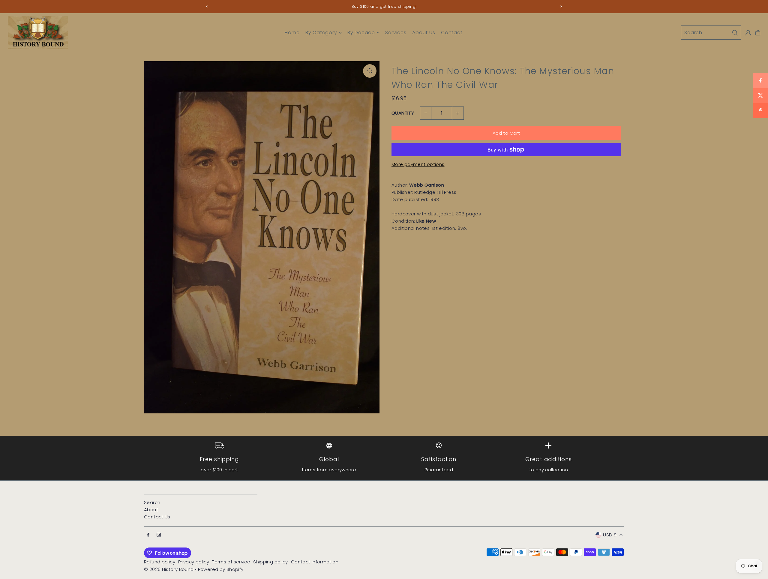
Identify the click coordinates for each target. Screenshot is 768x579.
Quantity (403, 113)
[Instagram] (159, 535)
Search (152, 502)
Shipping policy (270, 562)
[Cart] (757, 32)
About (151, 509)
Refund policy (159, 562)
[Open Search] (711, 33)
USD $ (609, 535)
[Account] (748, 32)
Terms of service (231, 562)
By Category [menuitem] (321, 32)
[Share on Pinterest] (760, 110)
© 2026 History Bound (169, 569)
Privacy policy (193, 562)
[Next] (561, 7)
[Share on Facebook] (760, 80)
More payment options (418, 164)
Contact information (314, 562)
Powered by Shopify (221, 569)
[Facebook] (148, 535)
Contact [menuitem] (452, 32)
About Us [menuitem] (423, 32)
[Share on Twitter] (760, 95)
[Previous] (207, 7)
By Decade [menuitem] (361, 32)
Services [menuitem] (395, 32)
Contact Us (157, 517)
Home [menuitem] (292, 32)
